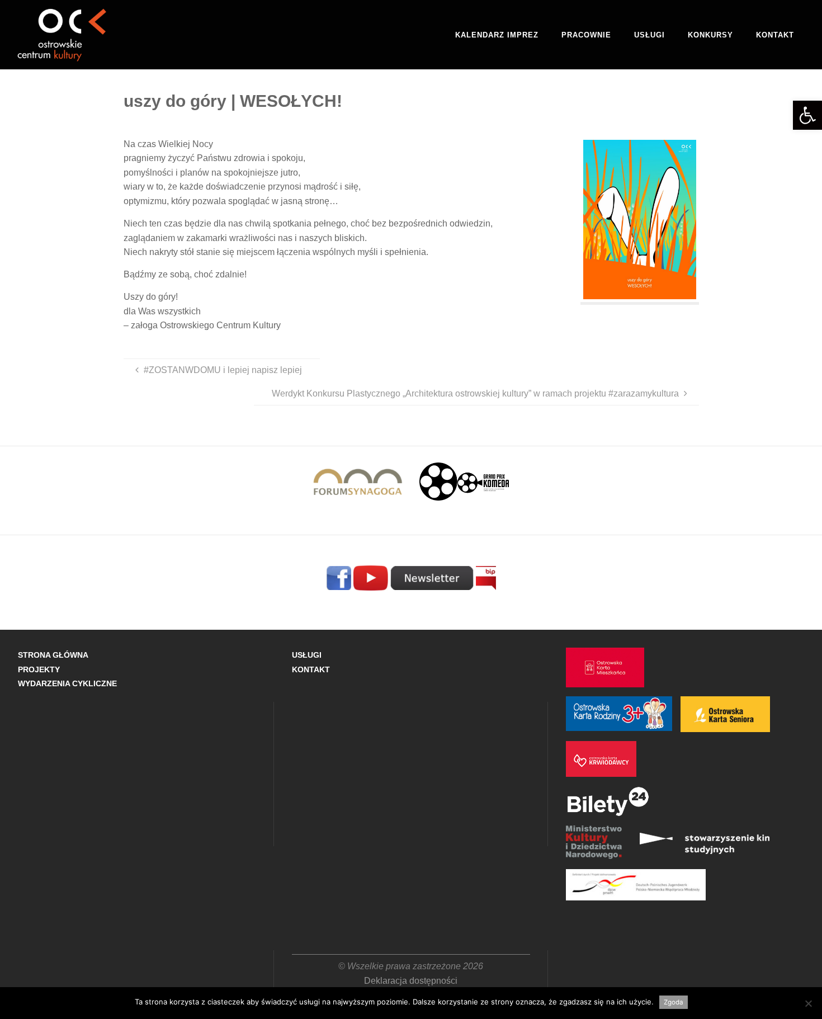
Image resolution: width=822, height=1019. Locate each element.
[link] (807, 115)
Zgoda (673, 1002)
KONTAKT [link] (311, 669)
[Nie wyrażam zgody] (808, 1003)
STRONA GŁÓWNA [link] (53, 654)
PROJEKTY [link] (39, 669)
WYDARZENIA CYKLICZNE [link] (67, 683)
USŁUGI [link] (307, 654)
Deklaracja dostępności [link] (410, 980)
